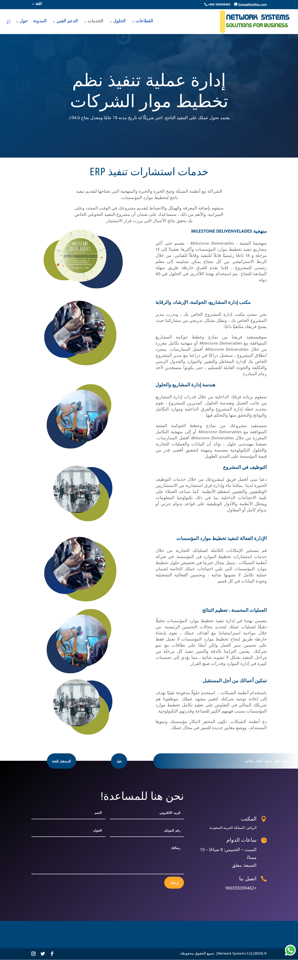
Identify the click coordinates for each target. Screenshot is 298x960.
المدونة (40, 22)
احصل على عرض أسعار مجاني (267, 761)
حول (24, 22)
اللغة (39, 4)
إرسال (174, 882)
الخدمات (95, 22)
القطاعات (144, 22)
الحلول (119, 22)
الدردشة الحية (61, 761)
